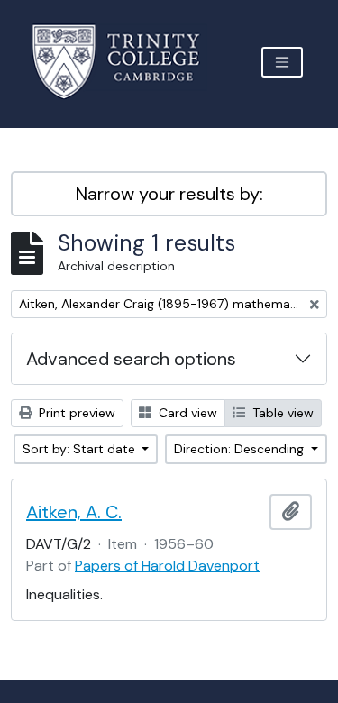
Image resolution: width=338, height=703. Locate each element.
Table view (281, 413)
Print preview (75, 413)
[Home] (127, 61)
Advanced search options (131, 358)
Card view (186, 413)
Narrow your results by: (169, 193)
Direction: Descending (240, 449)
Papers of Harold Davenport (167, 565)
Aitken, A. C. (74, 512)
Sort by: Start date (81, 449)
